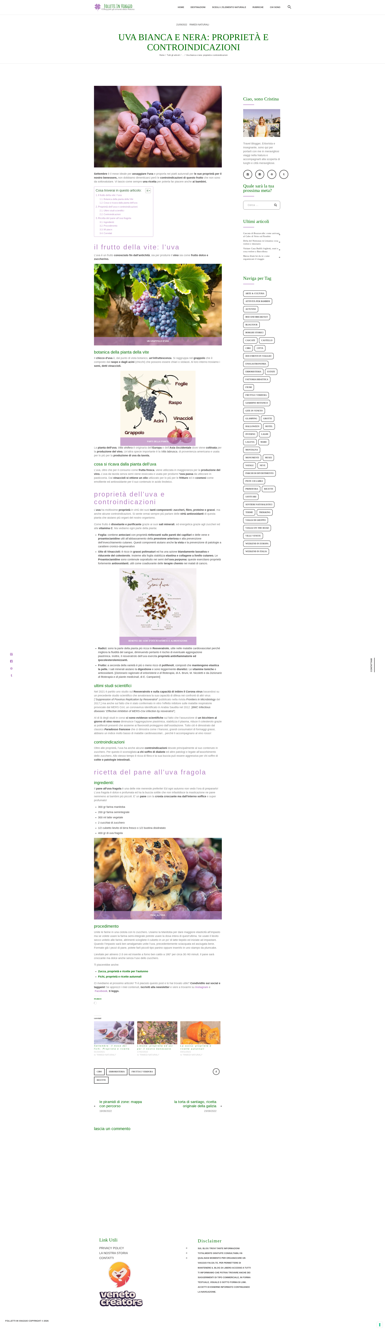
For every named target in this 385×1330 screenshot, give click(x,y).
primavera (251, 489)
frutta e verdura (142, 1072)
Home (162, 55)
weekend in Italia (256, 551)
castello (267, 340)
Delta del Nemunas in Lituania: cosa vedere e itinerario (260, 242)
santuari (250, 497)
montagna (251, 450)
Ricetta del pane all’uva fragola (114, 218)
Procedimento (110, 226)
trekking (264, 512)
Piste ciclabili (254, 481)
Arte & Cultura (254, 293)
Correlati (108, 233)
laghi (264, 434)
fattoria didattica (256, 379)
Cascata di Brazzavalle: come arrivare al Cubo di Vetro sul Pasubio (261, 235)
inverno (250, 434)
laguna (249, 442)
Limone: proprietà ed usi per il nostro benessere (155, 1047)
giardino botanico (256, 403)
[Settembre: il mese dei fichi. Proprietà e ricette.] (114, 1032)
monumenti (252, 458)
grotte (267, 418)
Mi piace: (108, 229)
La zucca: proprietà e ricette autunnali (196, 1047)
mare (263, 442)
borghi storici (254, 332)
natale (249, 465)
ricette (101, 1080)
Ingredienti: (109, 222)
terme (249, 512)
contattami (371, 665)
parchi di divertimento (259, 473)
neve (262, 465)
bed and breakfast (256, 317)
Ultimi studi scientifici (114, 210)
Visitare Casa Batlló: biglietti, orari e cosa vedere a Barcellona (260, 250)
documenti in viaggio (258, 356)
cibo (99, 1072)
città (260, 348)
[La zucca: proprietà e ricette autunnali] (200, 1032)
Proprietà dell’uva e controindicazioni (118, 206)
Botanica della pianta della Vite (118, 199)
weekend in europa (256, 543)
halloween (252, 426)
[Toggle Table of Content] (146, 190)
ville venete (253, 536)
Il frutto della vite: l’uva (110, 195)
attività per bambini (257, 301)
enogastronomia (255, 364)
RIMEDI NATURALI (199, 24)
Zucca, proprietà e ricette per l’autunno (123, 971)
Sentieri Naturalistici (258, 504)
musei (268, 458)
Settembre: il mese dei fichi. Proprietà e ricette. (112, 1047)
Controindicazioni (112, 214)
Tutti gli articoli (173, 55)
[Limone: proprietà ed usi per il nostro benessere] (157, 1032)
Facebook (101, 991)
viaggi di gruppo (255, 520)
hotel (269, 426)
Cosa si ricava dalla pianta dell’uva (120, 203)
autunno (250, 309)
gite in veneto (254, 411)
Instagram (201, 987)
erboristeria (117, 1072)
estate (271, 372)
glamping (251, 418)
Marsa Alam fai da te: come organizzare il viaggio (256, 257)
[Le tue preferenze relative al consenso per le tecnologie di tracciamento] (380, 1325)
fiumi (248, 387)
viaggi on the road (257, 528)
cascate (250, 340)
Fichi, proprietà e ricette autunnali (120, 976)
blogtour (251, 325)
